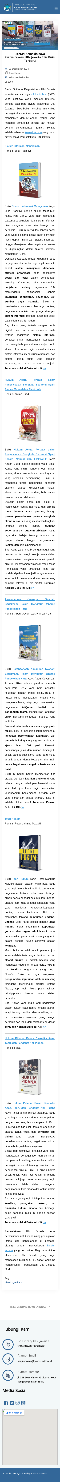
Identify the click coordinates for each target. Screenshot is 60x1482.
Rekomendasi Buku (19, 77)
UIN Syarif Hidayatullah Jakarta (29, 1473)
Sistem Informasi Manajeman (30, 206)
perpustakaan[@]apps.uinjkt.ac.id (35, 1361)
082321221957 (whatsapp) (32, 1346)
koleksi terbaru (39, 94)
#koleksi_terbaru (13, 1282)
